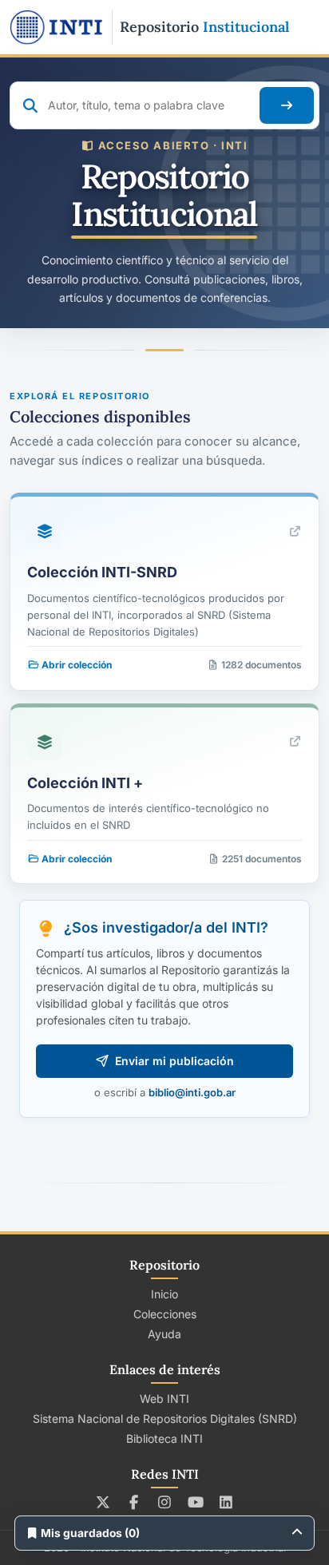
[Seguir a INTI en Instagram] (165, 1502)
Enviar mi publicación (174, 1061)
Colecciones (164, 1314)
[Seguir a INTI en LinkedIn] (226, 1502)
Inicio (164, 1294)
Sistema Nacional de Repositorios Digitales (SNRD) (165, 1418)
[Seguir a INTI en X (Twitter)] (103, 1502)
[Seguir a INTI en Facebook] (134, 1502)
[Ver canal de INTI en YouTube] (195, 1502)
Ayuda (164, 1334)
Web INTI (164, 1398)
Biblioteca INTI (164, 1438)
